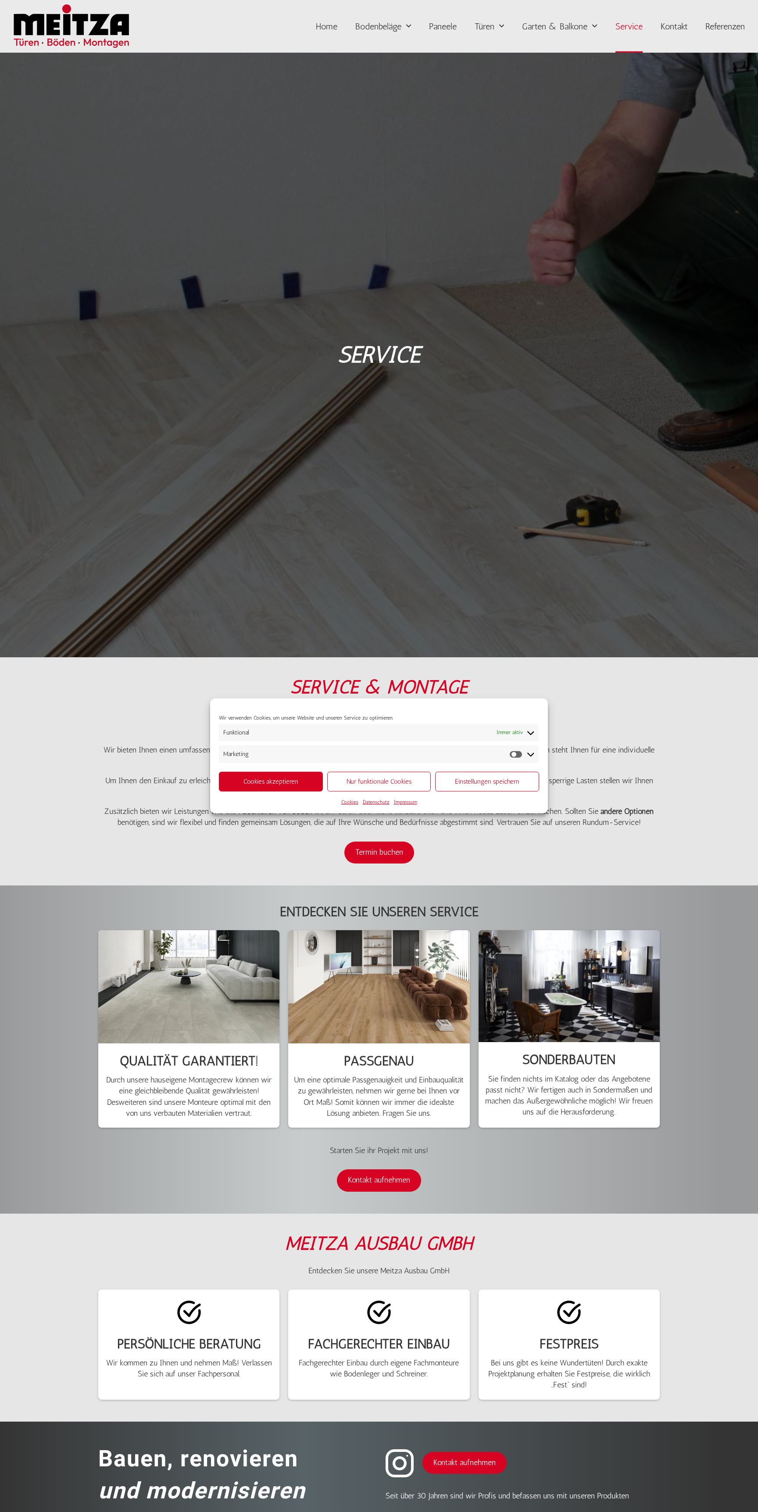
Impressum (405, 802)
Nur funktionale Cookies (379, 782)
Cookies (349, 802)
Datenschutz (376, 802)
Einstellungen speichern (487, 782)
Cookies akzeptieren (270, 782)
